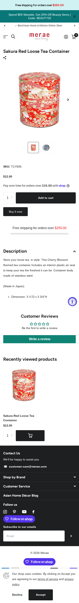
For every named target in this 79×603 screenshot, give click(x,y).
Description (15, 251)
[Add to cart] (30, 435)
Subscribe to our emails (19, 526)
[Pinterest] (14, 512)
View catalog (5, 37)
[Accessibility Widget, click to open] (72, 301)
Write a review (39, 339)
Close (74, 16)
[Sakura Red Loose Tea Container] (24, 385)
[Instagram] (5, 512)
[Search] (13, 36)
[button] (4, 25)
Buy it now (15, 211)
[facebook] (33, 511)
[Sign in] (66, 37)
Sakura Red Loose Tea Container (18, 418)
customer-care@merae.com (28, 466)
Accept (41, 594)
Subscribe (71, 535)
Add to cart (45, 197)
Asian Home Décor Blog (20, 495)
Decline (17, 594)
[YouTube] (24, 511)
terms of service (48, 579)
